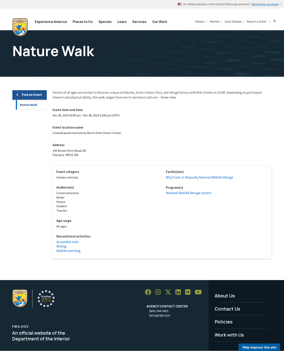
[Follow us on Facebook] (149, 292)
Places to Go (83, 21)
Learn (122, 21)
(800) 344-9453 (158, 311)
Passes (200, 21)
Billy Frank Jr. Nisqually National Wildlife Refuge (199, 177)
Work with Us (229, 335)
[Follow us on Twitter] (169, 292)
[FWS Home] (20, 27)
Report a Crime (256, 21)
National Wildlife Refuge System (188, 193)
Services (139, 21)
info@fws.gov (159, 315)
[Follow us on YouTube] (199, 292)
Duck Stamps (233, 21)
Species (105, 21)
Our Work (159, 21)
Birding (61, 246)
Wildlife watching (68, 251)
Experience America (51, 21)
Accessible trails (67, 242)
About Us (225, 295)
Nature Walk (28, 105)
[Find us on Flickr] (189, 292)
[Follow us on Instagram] (159, 292)
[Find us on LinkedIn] (179, 292)
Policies (224, 321)
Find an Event (32, 95)
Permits (215, 21)
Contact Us (227, 309)
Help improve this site (259, 347)
